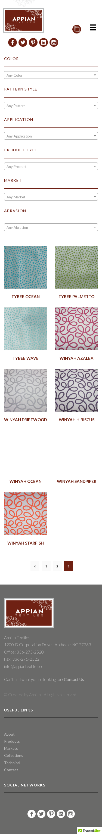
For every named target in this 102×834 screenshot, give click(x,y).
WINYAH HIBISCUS (76, 419)
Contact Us (73, 679)
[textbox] (51, 75)
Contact (11, 769)
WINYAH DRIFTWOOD (25, 419)
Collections (13, 755)
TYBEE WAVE (26, 358)
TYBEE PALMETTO (76, 296)
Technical (12, 762)
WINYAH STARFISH (25, 543)
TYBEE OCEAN (25, 296)
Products (12, 741)
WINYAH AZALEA (77, 358)
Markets (11, 748)
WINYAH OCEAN (26, 481)
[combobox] (51, 75)
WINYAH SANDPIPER (76, 481)
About (9, 734)
